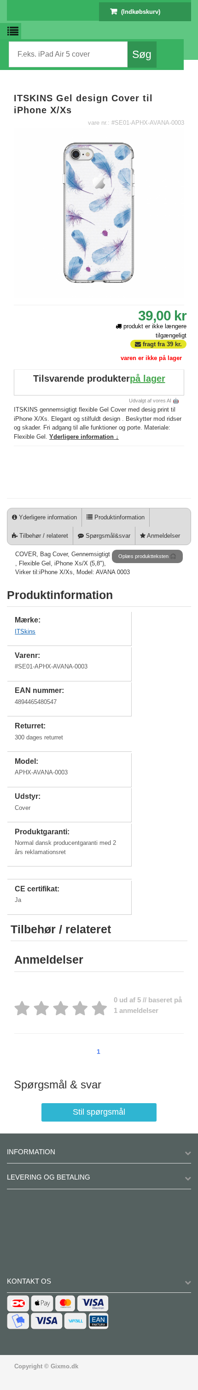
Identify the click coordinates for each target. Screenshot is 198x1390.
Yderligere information (47, 517)
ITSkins (25, 631)
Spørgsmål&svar (107, 535)
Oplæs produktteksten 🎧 (147, 556)
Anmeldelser (163, 535)
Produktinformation (119, 517)
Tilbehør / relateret (42, 535)
